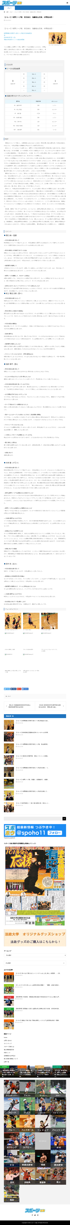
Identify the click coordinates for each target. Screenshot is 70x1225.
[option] (9, 1071)
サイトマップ (8, 1043)
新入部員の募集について (11, 1058)
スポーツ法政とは (9, 1046)
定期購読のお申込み (9, 1055)
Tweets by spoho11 (9, 838)
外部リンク (7, 1052)
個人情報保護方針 (9, 1049)
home (5, 1037)
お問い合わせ (8, 1040)
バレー (9, 8)
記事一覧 (6, 1061)
